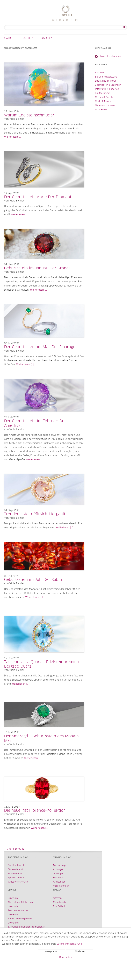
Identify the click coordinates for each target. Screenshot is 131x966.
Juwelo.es (13, 923)
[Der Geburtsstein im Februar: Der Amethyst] (44, 415)
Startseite (10, 38)
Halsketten (58, 878)
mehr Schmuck (61, 886)
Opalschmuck (15, 874)
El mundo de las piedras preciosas (26, 927)
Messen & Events (104, 97)
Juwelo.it (13, 915)
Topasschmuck (16, 870)
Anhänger (58, 870)
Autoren (28, 38)
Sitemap (57, 898)
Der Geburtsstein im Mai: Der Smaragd (39, 347)
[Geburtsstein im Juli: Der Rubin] (44, 573)
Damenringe (59, 865)
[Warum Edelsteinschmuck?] (44, 109)
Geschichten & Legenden (108, 85)
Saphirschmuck (16, 865)
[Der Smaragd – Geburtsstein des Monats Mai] (44, 730)
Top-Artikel (59, 906)
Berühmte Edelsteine (106, 77)
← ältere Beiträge (14, 849)
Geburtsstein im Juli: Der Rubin (33, 580)
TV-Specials (101, 110)
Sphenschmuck (16, 878)
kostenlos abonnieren (111, 56)
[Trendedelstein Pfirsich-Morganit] (44, 508)
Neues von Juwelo (105, 105)
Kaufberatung (102, 93)
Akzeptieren (51, 951)
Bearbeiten (65, 957)
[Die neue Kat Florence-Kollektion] (44, 804)
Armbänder (59, 882)
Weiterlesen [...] (12, 137)
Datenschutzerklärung (69, 944)
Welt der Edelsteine (66, 11)
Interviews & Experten (107, 89)
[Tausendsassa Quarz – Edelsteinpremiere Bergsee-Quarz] (44, 656)
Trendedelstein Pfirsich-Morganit (35, 514)
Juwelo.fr (13, 906)
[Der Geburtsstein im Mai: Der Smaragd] (44, 341)
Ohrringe (58, 874)
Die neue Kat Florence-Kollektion (35, 811)
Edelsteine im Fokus (105, 81)
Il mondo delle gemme (20, 919)
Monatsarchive (61, 902)
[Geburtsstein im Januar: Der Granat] (44, 262)
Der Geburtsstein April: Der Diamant (37, 197)
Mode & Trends (103, 101)
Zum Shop (46, 38)
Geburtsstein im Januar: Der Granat (37, 268)
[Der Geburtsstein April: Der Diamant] (44, 191)
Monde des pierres (18, 910)
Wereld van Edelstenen (20, 902)
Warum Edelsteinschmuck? (29, 115)
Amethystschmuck (18, 882)
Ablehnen (80, 951)
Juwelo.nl (13, 898)
